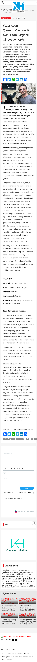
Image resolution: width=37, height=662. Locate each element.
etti (13, 579)
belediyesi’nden (24, 572)
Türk (13, 586)
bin (32, 572)
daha (4, 576)
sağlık (21, 583)
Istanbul (12, 581)
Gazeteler (20, 654)
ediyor (26, 576)
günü (3, 581)
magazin (31, 581)
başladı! (20, 570)
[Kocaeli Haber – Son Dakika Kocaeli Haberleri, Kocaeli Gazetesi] (18, 638)
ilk (32, 439)
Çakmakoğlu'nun (9, 439)
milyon (4, 584)
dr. (17, 576)
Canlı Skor (18, 657)
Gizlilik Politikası (7, 660)
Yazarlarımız (12, 654)
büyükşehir (20, 574)
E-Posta (6, 479)
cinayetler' (20, 439)
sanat (13, 583)
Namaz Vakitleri (28, 657)
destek (8, 576)
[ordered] (16, 468)
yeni (31, 585)
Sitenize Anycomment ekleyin (26, 511)
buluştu (7, 574)
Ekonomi (7, 578)
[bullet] (19, 468)
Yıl (34, 586)
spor (27, 583)
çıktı (27, 439)
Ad (4, 473)
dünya (21, 576)
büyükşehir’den (29, 574)
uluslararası (24, 586)
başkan (6, 570)
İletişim (26, 654)
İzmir (12, 588)
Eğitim (18, 578)
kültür (23, 581)
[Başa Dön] (33, 658)
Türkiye (18, 586)
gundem (28, 578)
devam (14, 576)
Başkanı (13, 570)
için (16, 581)
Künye (4, 654)
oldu (8, 584)
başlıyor (26, 571)
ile (6, 581)
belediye (5, 572)
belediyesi (13, 572)
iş (19, 581)
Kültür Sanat (6, 18)
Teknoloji (7, 585)
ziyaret (4, 588)
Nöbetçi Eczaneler (8, 657)
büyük (12, 574)
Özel (8, 588)
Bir (3, 574)
